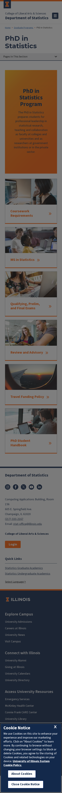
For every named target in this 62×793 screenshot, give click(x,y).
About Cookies (21, 774)
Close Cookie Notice (25, 784)
